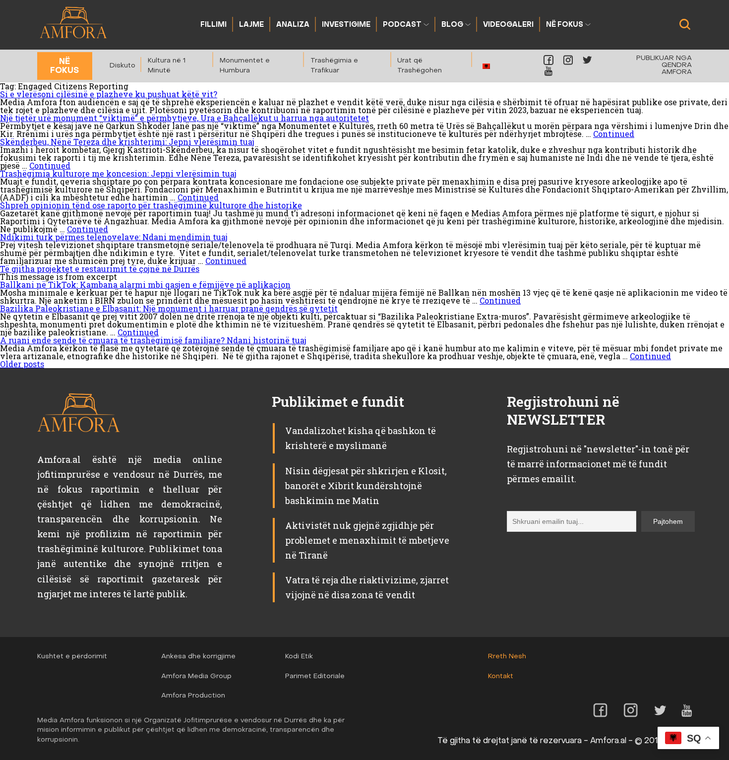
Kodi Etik (299, 656)
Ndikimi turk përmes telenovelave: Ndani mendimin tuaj (114, 237)
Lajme (251, 25)
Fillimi (213, 25)
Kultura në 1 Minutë (166, 66)
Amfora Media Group (196, 676)
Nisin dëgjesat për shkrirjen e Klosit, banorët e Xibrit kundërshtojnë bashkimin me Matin (366, 486)
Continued (613, 133)
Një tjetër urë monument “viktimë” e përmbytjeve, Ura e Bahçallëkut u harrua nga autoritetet (184, 118)
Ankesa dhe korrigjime (198, 656)
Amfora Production (193, 696)
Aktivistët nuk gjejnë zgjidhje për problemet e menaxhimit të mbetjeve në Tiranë (367, 540)
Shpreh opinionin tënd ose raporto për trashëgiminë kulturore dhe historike (151, 205)
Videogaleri (508, 25)
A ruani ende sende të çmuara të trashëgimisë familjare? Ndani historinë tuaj (153, 340)
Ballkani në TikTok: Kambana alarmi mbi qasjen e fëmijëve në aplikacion (145, 284)
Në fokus (564, 25)
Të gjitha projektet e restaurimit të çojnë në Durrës (99, 268)
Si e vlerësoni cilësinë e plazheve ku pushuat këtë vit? (108, 94)
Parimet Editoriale (315, 676)
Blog (452, 25)
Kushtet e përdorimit (72, 656)
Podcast (402, 25)
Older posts (22, 364)
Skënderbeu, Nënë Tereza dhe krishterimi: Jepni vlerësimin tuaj (127, 141)
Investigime (346, 25)
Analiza (292, 25)
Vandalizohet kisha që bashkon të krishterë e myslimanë (360, 438)
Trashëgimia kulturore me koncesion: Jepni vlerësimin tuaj (118, 173)
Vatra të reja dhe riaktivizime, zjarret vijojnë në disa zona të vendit (367, 587)
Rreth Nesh (507, 656)
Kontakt (500, 676)
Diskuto (122, 66)
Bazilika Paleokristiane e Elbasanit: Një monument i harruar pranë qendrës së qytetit (169, 308)
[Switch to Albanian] (486, 66)
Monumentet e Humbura (245, 66)
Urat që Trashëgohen (419, 66)
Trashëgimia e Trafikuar (334, 66)
